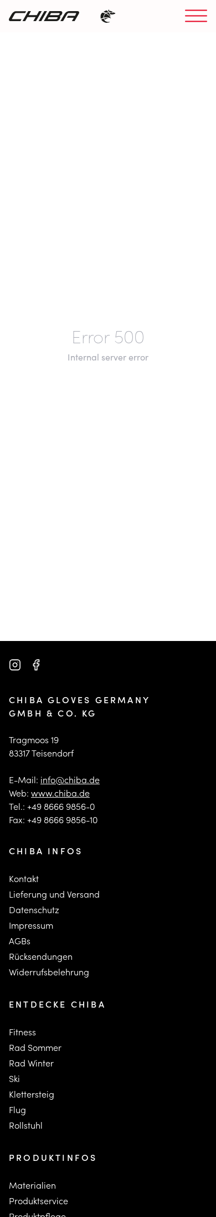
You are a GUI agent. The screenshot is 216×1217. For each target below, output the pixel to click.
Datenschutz (34, 909)
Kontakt (24, 878)
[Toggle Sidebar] (196, 16)
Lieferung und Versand (54, 894)
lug (19, 1109)
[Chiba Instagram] (15, 665)
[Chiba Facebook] (36, 665)
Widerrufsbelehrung (49, 972)
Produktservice (38, 1200)
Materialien (32, 1185)
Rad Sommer (35, 1047)
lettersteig (34, 1094)
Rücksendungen (41, 956)
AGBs (19, 940)
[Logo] (44, 16)
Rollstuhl (26, 1125)
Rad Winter (31, 1063)
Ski (14, 1078)
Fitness (22, 1032)
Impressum (31, 925)
